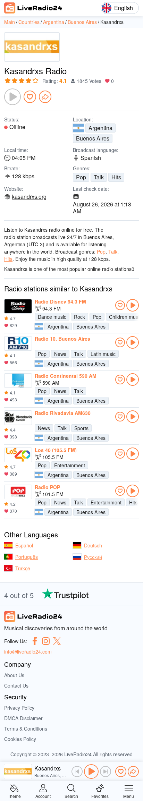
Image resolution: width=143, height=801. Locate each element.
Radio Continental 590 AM (65, 375)
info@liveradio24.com (28, 651)
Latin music (103, 353)
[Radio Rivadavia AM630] (18, 417)
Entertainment (69, 465)
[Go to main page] (33, 8)
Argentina (100, 128)
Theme (14, 795)
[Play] (12, 96)
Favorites (100, 795)
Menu (128, 795)
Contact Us (16, 685)
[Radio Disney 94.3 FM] (18, 306)
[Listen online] (132, 305)
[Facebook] (35, 641)
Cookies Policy (20, 738)
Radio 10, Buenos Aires (62, 338)
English (123, 8)
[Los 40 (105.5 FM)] (18, 455)
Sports (81, 428)
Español (24, 545)
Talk (99, 177)
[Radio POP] (18, 492)
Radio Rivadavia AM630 (63, 412)
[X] (57, 641)
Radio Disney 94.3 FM (60, 301)
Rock (79, 316)
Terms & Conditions (25, 728)
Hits (116, 177)
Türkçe (22, 568)
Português (26, 556)
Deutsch (93, 545)
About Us (14, 675)
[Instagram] (46, 641)
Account (43, 795)
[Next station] (105, 771)
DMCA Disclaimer (23, 718)
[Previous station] (77, 771)
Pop (81, 177)
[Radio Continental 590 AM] (18, 380)
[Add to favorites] (30, 97)
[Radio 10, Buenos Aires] (18, 343)
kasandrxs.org (29, 196)
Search (71, 795)
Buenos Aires (92, 138)
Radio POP (47, 487)
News (60, 353)
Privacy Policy (19, 707)
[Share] (45, 97)
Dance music (52, 316)
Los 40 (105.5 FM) (56, 450)
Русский (93, 556)
